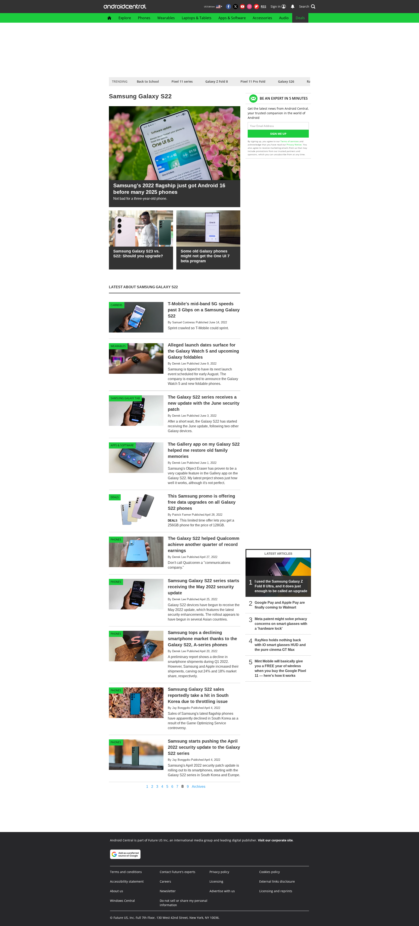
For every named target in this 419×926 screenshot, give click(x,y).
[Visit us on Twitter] (235, 6)
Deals (300, 17)
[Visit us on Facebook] (228, 6)
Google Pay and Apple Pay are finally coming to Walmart (280, 605)
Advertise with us (222, 891)
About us (116, 891)
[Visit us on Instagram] (249, 6)
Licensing (216, 881)
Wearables (166, 17)
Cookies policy (269, 872)
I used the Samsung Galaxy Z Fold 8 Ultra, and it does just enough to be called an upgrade (281, 586)
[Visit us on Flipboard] (256, 6)
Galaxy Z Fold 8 (216, 81)
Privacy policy (219, 872)
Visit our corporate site (275, 840)
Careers (165, 881)
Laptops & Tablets (196, 17)
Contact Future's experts (177, 872)
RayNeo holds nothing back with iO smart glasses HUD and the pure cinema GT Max (280, 644)
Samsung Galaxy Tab (125, 398)
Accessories (262, 17)
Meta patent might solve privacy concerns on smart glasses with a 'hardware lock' (281, 623)
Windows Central (122, 901)
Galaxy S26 (286, 81)
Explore (124, 17)
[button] (307, 6)
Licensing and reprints (275, 891)
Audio (284, 17)
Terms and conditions (126, 872)
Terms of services (289, 141)
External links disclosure (277, 881)
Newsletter (168, 891)
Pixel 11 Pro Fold (252, 81)
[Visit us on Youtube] (242, 6)
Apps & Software (232, 17)
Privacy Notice (294, 144)
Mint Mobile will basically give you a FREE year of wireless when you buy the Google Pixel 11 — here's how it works (280, 668)
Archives (198, 786)
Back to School (148, 81)
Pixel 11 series (182, 81)
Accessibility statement (127, 881)
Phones (144, 17)
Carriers (116, 305)
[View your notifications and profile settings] (292, 6)
